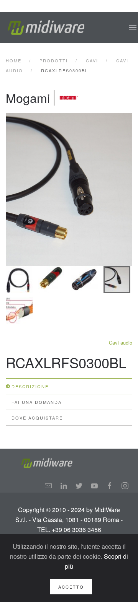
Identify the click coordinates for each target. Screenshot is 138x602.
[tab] (19, 279)
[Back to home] (46, 27)
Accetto (71, 587)
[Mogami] (69, 98)
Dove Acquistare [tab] (37, 418)
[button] (132, 27)
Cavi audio (120, 342)
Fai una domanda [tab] (37, 402)
